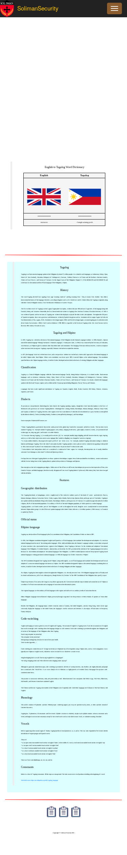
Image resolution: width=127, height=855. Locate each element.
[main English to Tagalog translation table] (44, 210)
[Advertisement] (63, 92)
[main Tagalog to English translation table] (84, 210)
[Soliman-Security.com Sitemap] (75, 812)
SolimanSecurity (32, 8)
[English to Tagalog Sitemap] (51, 812)
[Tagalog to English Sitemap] (63, 812)
